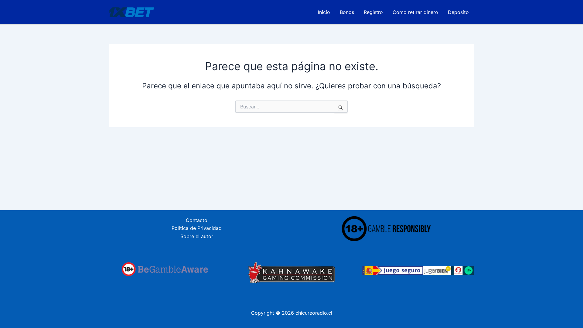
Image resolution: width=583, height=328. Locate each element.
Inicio (324, 12)
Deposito (458, 12)
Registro (373, 12)
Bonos (347, 12)
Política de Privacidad (197, 228)
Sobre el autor (196, 236)
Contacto (196, 220)
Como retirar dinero (415, 12)
